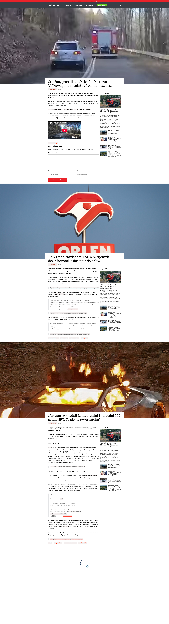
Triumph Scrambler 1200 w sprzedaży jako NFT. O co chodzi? (66, 539)
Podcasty (85, 1)
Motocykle (79, 5)
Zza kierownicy (93, 1)
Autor (49, 171)
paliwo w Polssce (74, 338)
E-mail (76, 171)
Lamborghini (82, 543)
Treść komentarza (52, 152)
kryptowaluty (66, 526)
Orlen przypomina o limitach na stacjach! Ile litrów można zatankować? (70, 334)
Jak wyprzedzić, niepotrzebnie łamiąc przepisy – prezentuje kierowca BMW (69, 109)
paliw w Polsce (59, 294)
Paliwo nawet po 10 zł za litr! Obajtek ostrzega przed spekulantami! (68, 313)
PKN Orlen (55, 317)
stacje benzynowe (53, 338)
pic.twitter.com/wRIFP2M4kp (58, 514)
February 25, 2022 (73, 309)
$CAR (61, 499)
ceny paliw (84, 338)
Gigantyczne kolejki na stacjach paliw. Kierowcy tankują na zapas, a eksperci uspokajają (74, 288)
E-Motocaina (101, 5)
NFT (49, 447)
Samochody (68, 5)
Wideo (79, 1)
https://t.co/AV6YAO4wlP (74, 511)
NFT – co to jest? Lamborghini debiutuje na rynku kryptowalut (67, 466)
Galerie (73, 1)
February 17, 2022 (67, 516)
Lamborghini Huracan (90, 475)
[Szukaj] (120, 5)
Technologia (89, 5)
